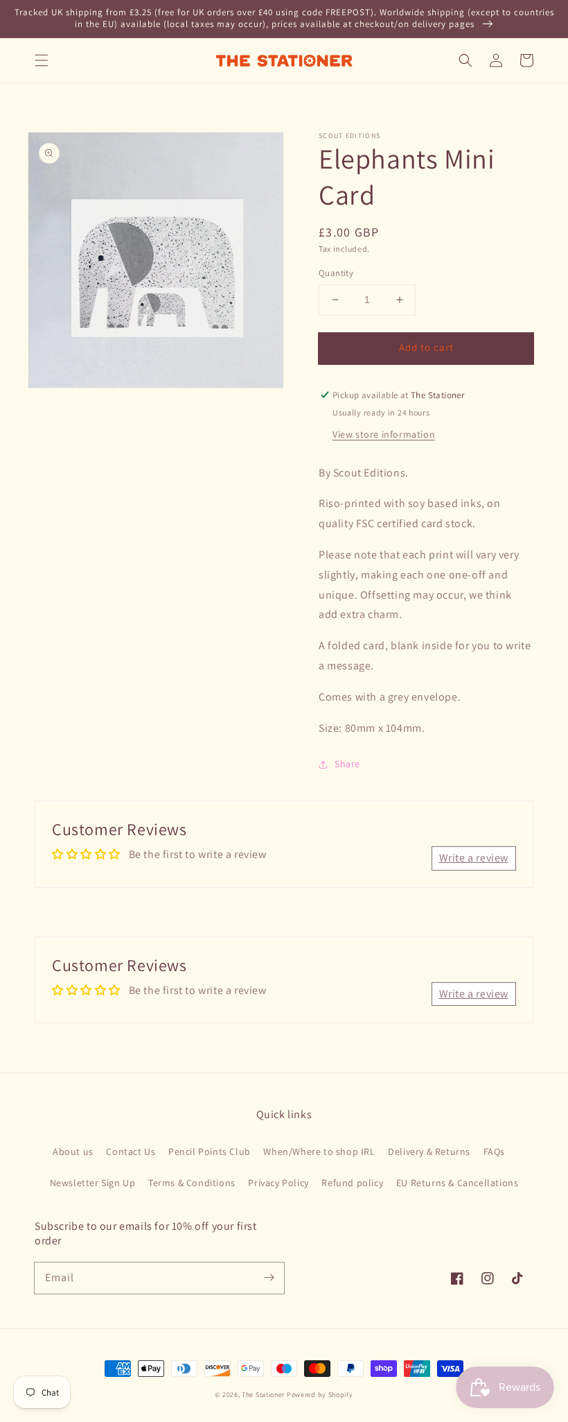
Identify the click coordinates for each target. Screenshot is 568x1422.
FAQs (494, 1151)
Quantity (336, 273)
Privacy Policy (278, 1182)
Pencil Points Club (209, 1151)
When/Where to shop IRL (319, 1151)
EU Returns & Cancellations (457, 1182)
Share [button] (347, 763)
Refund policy (352, 1182)
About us (73, 1151)
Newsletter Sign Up (93, 1182)
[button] (41, 60)
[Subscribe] (269, 1277)
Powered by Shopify (320, 1394)
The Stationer (263, 1394)
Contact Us (130, 1151)
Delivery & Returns (429, 1151)
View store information (383, 434)
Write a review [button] (473, 857)
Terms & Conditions (192, 1182)
